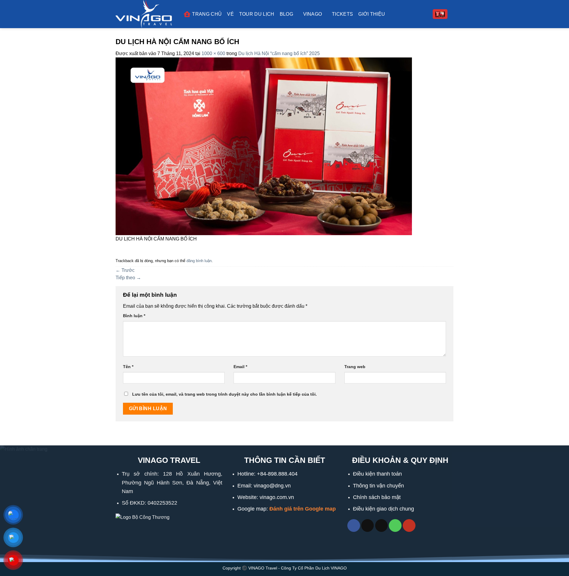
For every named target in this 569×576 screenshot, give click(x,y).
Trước (125, 270)
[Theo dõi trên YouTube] (409, 525)
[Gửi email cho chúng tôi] (381, 525)
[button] (440, 14)
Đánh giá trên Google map (302, 509)
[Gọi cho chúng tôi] (395, 525)
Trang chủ (207, 14)
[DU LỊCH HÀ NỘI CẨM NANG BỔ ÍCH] (264, 145)
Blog (286, 14)
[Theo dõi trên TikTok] (367, 525)
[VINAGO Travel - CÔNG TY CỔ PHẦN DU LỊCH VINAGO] (145, 14)
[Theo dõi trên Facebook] (353, 525)
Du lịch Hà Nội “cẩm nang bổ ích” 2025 (279, 53)
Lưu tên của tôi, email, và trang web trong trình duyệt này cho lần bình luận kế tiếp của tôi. (224, 394)
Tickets (342, 14)
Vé (230, 14)
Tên (128, 366)
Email (240, 366)
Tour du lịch (256, 14)
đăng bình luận (199, 261)
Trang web (354, 366)
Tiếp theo (128, 277)
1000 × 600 (213, 53)
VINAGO (312, 14)
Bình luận (134, 315)
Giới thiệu (371, 14)
